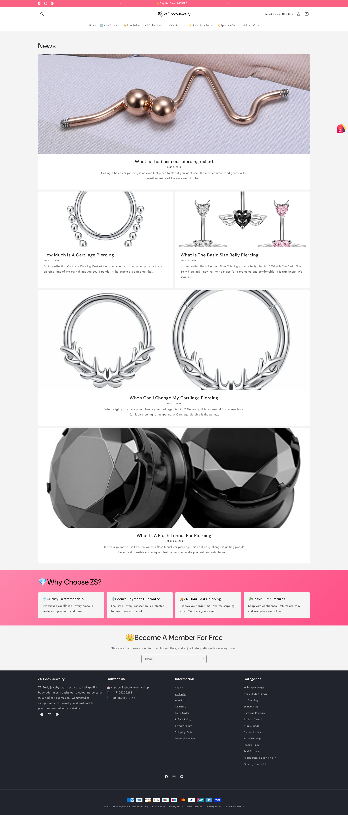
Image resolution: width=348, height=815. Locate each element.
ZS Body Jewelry (121, 806)
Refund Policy (183, 719)
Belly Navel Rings (254, 687)
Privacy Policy (183, 726)
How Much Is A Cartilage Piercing (79, 255)
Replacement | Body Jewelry (260, 757)
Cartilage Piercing (254, 713)
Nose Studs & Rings (255, 694)
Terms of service (194, 806)
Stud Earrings (252, 751)
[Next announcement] (227, 3)
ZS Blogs (180, 694)
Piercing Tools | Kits (255, 764)
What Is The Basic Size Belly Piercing (219, 255)
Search (179, 687)
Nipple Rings (251, 726)
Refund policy (158, 806)
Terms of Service (185, 738)
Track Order (182, 713)
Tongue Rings (251, 745)
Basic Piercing (252, 738)
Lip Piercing (251, 700)
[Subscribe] (202, 659)
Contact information (234, 806)
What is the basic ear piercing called (174, 161)
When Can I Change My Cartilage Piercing (174, 398)
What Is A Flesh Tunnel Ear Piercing (174, 535)
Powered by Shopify (138, 806)
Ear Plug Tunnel (253, 719)
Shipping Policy (184, 732)
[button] (42, 14)
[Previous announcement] (121, 3)
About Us (180, 700)
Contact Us (181, 706)
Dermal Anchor (252, 732)
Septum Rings (252, 706)
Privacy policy (176, 806)
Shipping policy (213, 806)
